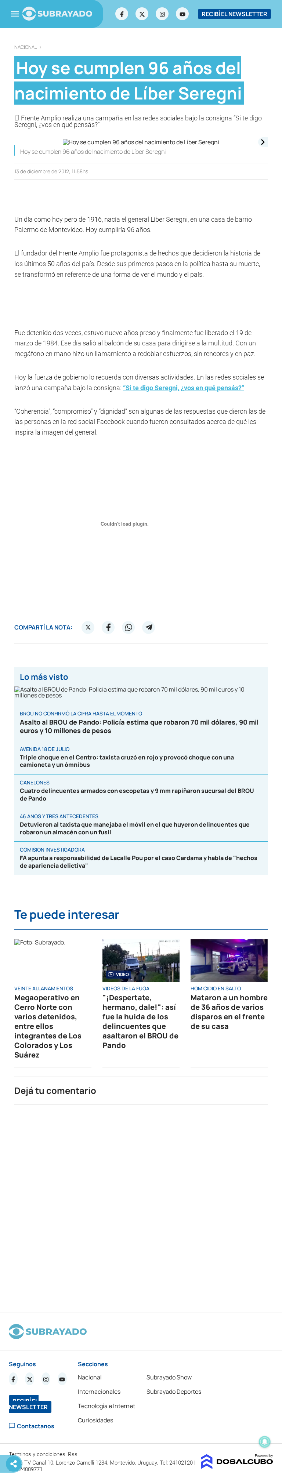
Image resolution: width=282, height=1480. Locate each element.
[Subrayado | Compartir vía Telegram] (148, 627)
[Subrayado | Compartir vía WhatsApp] (128, 627)
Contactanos (35, 1426)
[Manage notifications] (265, 1442)
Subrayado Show (169, 1377)
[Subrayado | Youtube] (182, 14)
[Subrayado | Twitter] (142, 14)
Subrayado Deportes (174, 1392)
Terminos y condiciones (38, 1454)
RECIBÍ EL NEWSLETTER (234, 14)
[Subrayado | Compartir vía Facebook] (108, 627)
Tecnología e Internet (106, 1406)
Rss (73, 1454)
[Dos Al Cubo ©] (237, 1467)
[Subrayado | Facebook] (122, 14)
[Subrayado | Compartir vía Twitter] (88, 627)
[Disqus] (141, 1205)
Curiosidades (95, 1420)
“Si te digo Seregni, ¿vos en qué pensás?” (183, 388)
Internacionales (99, 1392)
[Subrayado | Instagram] (162, 14)
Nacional (25, 47)
